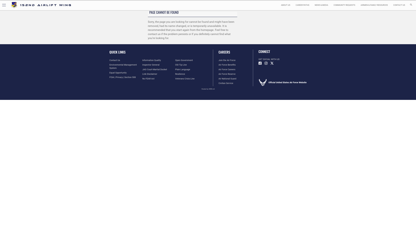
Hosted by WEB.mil (208, 89)
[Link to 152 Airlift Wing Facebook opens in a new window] (260, 63)
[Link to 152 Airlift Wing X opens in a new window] (272, 63)
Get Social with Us (269, 59)
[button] (3, 5)
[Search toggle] (410, 5)
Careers (224, 52)
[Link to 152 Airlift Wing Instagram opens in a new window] (266, 63)
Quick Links (117, 52)
